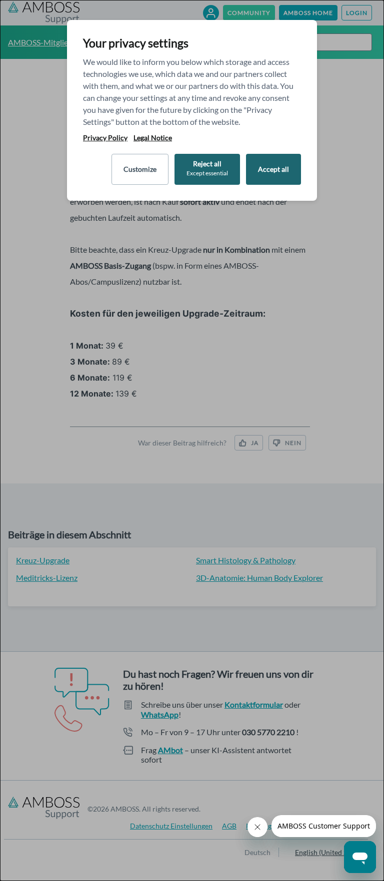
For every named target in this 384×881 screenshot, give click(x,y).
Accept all (273, 169)
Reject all (207, 168)
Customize (140, 169)
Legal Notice (153, 138)
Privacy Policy (105, 138)
